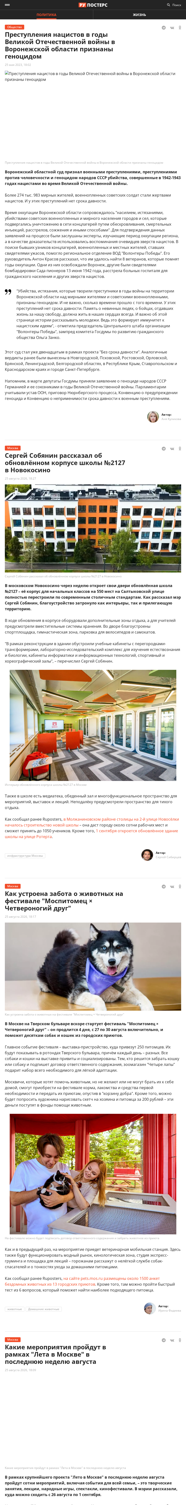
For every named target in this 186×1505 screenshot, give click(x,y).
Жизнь (139, 14)
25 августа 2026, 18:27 (20, 478)
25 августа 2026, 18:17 (20, 917)
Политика (46, 14)
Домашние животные (43, 1309)
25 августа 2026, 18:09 (20, 1370)
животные (14, 1309)
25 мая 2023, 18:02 (18, 65)
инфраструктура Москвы (25, 856)
